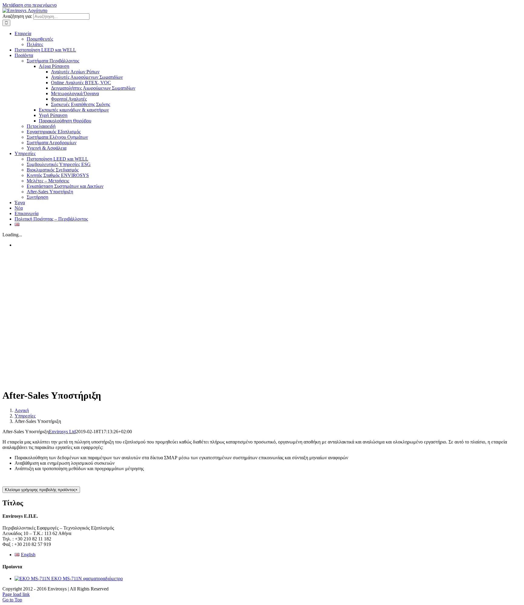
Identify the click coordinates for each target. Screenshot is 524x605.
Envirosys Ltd (62, 431)
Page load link (16, 594)
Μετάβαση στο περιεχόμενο (29, 5)
